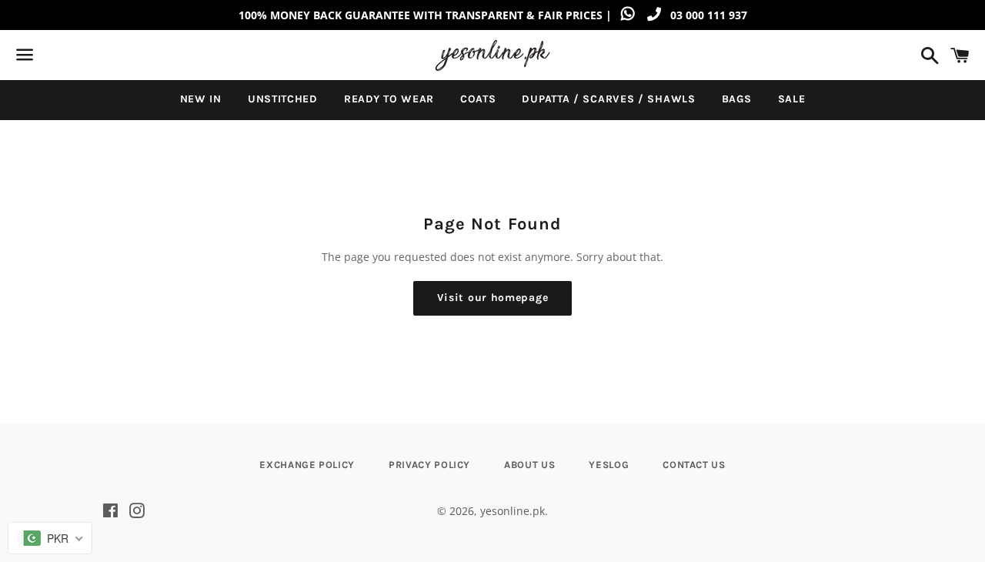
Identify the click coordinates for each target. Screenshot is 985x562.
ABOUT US (529, 464)
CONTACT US (694, 464)
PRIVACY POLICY (429, 464)
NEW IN (201, 98)
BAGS (737, 98)
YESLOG (609, 464)
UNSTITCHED (283, 98)
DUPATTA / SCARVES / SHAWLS (608, 98)
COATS (478, 98)
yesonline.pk (512, 510)
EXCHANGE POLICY (307, 464)
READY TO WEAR (389, 98)
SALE (792, 98)
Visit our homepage (493, 297)
